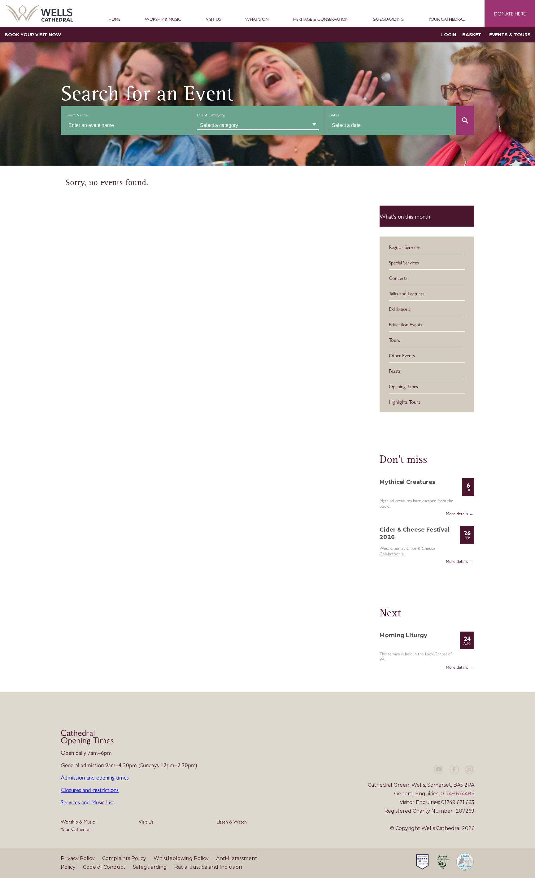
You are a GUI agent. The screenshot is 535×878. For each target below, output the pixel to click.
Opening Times (403, 386)
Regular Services (404, 246)
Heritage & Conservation (321, 19)
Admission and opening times (95, 777)
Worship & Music (163, 19)
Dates (334, 115)
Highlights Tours (404, 401)
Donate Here (510, 13)
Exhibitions (399, 308)
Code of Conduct (105, 867)
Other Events (402, 355)
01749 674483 (457, 794)
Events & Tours (510, 34)
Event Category (211, 115)
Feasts (395, 370)
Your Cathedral (446, 19)
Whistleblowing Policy (182, 858)
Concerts (398, 277)
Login (448, 34)
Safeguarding (388, 19)
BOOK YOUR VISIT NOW (33, 34)
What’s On (257, 19)
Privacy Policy (78, 858)
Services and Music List (87, 802)
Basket (471, 34)
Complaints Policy (124, 858)
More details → (459, 513)
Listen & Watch (231, 821)
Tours (394, 339)
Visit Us (213, 19)
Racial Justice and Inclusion (208, 867)
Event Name (76, 115)
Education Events (405, 324)
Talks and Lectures (406, 293)
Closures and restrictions (90, 789)
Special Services (404, 262)
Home (114, 19)
